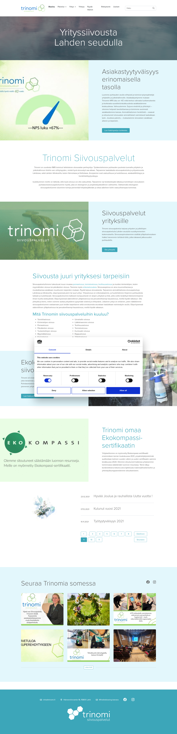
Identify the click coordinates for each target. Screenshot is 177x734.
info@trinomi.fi (49, 700)
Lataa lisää (88, 667)
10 (91, 540)
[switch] (75, 380)
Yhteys (81, 7)
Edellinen (142, 534)
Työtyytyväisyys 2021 (109, 521)
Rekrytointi (105, 7)
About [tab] (124, 350)
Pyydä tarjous (90, 8)
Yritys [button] (71, 7)
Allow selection (88, 390)
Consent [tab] (52, 350)
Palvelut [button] (61, 7)
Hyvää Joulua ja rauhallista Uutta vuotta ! (123, 496)
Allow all (123, 390)
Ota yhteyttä (110, 250)
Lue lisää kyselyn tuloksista (116, 130)
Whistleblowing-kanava (108, 700)
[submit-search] (153, 8)
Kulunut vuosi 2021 (107, 509)
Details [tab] (89, 350)
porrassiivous (78, 284)
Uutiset (116, 7)
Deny (54, 390)
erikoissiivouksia (90, 287)
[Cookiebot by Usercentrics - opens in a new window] (129, 342)
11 (99, 540)
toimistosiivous (91, 284)
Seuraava (142, 539)
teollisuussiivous (105, 284)
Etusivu (52, 7)
